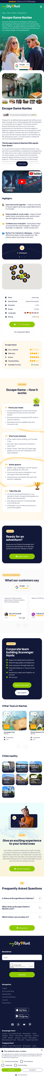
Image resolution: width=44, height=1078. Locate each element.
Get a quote (22, 693)
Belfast (10, 1038)
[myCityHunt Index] (13, 6)
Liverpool (36, 1035)
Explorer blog (6, 994)
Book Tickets (23, 556)
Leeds (34, 1033)
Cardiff (4, 1038)
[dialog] (22, 1063)
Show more (22, 164)
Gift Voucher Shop (8, 991)
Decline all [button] (32, 1070)
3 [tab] (24, 256)
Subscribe (22, 975)
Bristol (12, 1035)
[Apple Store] (22, 1010)
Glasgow (5, 1035)
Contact (5, 1000)
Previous (18, 625)
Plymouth (21, 1040)
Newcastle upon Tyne (9, 1040)
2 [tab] (22, 256)
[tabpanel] (22, 249)
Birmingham (27, 1033)
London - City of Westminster (11, 1033)
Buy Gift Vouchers (23, 869)
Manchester (19, 1035)
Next (25, 625)
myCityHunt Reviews (9, 997)
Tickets (4, 988)
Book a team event (22, 685)
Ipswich (24, 1038)
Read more (14, 1057)
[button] (22, 1075)
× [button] (41, 1050)
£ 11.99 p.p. (23, 324)
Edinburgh (28, 1035)
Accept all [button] (11, 1070)
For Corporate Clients (22, 332)
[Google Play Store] (22, 1016)
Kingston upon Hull (32, 1040)
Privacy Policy (22, 970)
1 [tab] (19, 256)
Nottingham (33, 1038)
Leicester (18, 1038)
